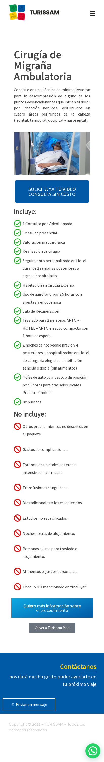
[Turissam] (34, 12)
